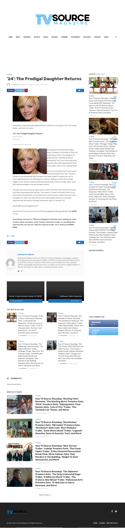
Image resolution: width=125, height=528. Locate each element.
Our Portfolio (112, 523)
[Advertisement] (62, 54)
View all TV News (44, 495)
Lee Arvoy (23, 335)
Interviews (75, 37)
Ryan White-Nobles (19, 84)
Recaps (37, 37)
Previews (27, 37)
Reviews (54, 37)
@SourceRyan (73, 265)
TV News (9, 74)
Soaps (45, 37)
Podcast (97, 37)
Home (10, 37)
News (18, 37)
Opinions (64, 37)
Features (87, 37)
